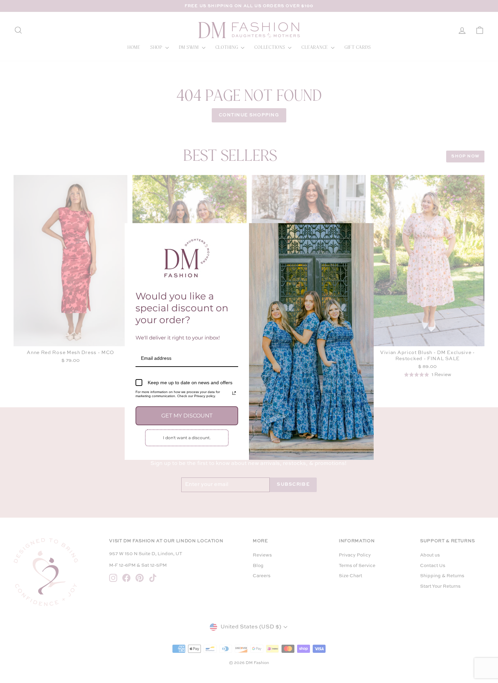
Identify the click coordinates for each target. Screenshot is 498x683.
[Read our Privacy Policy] (234, 393)
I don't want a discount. (187, 437)
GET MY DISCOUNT (186, 415)
